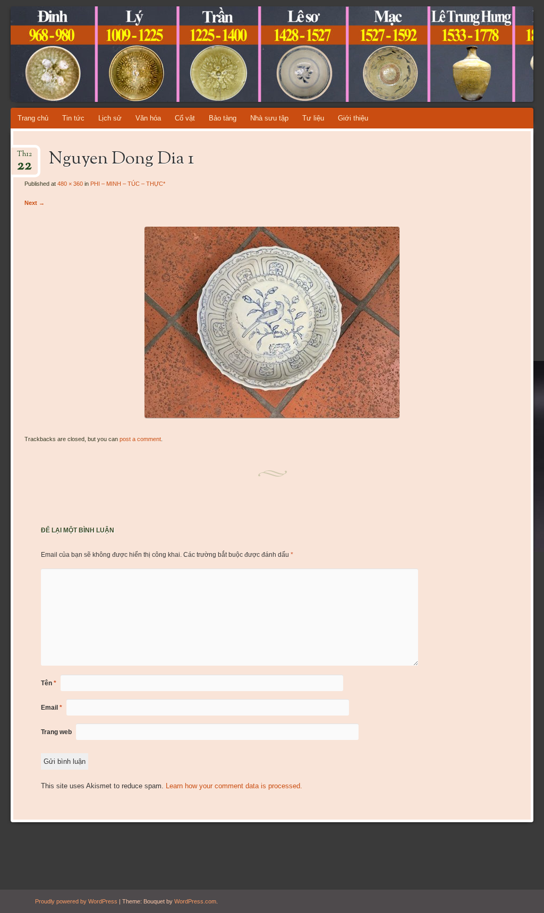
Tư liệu (313, 118)
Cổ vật (185, 118)
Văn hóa (148, 118)
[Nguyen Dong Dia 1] (272, 415)
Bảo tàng (222, 118)
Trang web (56, 732)
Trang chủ (33, 118)
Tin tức (73, 118)
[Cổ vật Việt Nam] (228, 54)
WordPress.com (195, 901)
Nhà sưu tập (269, 118)
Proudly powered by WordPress (76, 901)
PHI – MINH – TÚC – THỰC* (127, 183)
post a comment (140, 439)
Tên (48, 683)
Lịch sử (110, 118)
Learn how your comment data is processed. (234, 786)
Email (51, 707)
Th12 (24, 157)
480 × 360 (70, 183)
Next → (34, 203)
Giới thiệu (353, 118)
